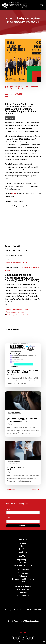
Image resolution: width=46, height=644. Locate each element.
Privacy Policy (23, 351)
